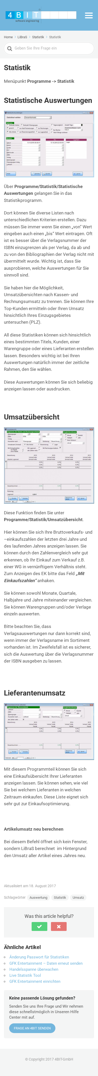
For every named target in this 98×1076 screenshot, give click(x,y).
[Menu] (89, 15)
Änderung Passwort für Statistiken (39, 957)
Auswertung (38, 898)
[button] (39, 926)
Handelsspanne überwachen (33, 969)
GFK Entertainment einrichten (34, 981)
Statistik (60, 898)
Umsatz (78, 898)
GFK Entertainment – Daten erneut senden (46, 963)
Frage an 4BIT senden (32, 1028)
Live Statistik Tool (25, 975)
